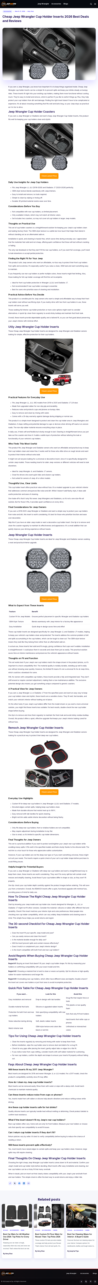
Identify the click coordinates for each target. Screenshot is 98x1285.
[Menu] (95, 4)
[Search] (91, 4)
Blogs (66, 4)
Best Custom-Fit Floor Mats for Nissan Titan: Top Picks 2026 (48, 1235)
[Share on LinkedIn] (24, 1183)
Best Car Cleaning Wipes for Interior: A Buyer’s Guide (79, 1235)
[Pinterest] (90, 1281)
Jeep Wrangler (43, 4)
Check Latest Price (49, 176)
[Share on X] (15, 1183)
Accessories (56, 4)
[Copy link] (10, 1183)
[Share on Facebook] (19, 1183)
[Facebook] (81, 1281)
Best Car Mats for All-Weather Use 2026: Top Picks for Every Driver (16, 1236)
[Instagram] (95, 1281)
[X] (86, 1281)
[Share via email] (28, 1183)
